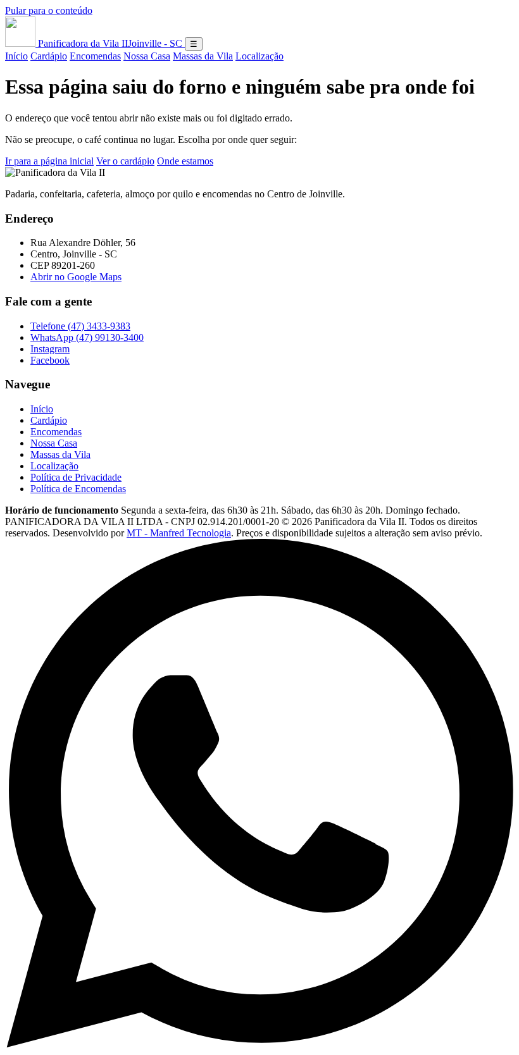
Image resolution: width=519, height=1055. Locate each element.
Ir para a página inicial (49, 161)
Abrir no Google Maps (76, 276)
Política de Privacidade (76, 477)
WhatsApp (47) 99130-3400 (87, 337)
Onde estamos (185, 161)
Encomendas (95, 56)
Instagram (50, 348)
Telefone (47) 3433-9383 (80, 326)
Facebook (50, 360)
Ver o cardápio (125, 161)
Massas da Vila (203, 56)
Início (16, 56)
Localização (259, 56)
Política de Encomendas (78, 488)
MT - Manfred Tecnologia (179, 533)
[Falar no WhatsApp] (259, 1044)
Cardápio (48, 56)
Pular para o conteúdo (48, 10)
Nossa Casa (146, 56)
